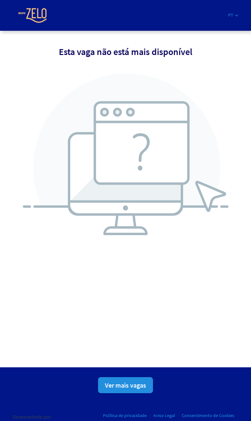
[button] (233, 15)
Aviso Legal (164, 415)
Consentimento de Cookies (208, 415)
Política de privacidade (125, 415)
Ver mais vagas (125, 385)
